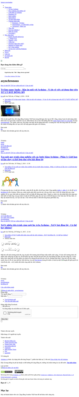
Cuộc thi (7, 54)
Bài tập (7, 57)
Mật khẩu (4, 296)
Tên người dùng (6, 294)
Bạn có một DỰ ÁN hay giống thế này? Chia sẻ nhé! (17, 85)
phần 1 (60, 190)
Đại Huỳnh (38, 260)
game (2, 151)
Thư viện (11, 28)
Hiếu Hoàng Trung (10, 349)
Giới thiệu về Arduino (15, 12)
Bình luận (8, 101)
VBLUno (11, 42)
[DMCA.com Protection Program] (6, 372)
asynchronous (5, 149)
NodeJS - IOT (12, 40)
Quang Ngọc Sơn (10, 344)
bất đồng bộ (4, 147)
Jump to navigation (6, 2)
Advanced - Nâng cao (19, 26)
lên (2, 129)
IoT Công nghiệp (13, 47)
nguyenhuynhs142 (10, 346)
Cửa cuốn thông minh (7, 287)
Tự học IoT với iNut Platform (17, 49)
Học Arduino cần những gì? (17, 11)
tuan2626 (7, 353)
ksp (2, 96)
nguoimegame (5, 122)
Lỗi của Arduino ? (14, 30)
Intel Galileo (12, 16)
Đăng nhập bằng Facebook (9, 304)
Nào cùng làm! (9, 35)
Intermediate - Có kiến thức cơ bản (22, 24)
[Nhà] (1, 61)
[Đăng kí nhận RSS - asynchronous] (12, 290)
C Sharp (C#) (12, 38)
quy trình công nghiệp (7, 217)
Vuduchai (8, 348)
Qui (6, 351)
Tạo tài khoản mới (10, 299)
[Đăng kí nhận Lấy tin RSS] (9, 367)
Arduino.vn (4, 359)
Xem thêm (41, 99)
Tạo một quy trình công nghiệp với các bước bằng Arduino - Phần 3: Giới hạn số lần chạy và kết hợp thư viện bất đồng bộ (39, 158)
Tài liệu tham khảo (14, 19)
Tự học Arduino (13, 9)
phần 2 (65, 190)
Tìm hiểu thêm (71, 363)
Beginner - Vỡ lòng (18, 23)
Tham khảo (8, 7)
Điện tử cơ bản (13, 31)
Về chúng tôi (9, 56)
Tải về (6, 52)
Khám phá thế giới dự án (16, 37)
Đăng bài (7, 50)
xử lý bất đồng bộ (6, 146)
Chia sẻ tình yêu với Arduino (59, 359)
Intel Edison (12, 18)
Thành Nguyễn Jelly (11, 342)
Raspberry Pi (12, 14)
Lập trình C (12, 33)
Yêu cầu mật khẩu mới (11, 301)
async (2, 144)
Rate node (4, 127)
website (47, 379)
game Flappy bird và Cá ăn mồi (62, 121)
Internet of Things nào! (15, 45)
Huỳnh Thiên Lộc (10, 341)
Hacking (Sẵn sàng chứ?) (16, 43)
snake (2, 142)
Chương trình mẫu (14, 21)
